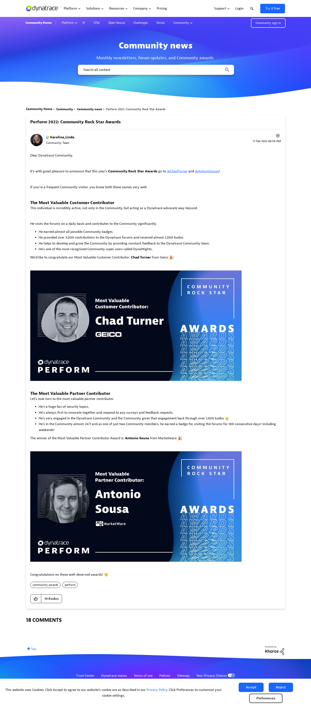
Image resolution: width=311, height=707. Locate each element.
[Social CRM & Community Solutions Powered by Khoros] (274, 650)
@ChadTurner (177, 171)
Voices (160, 23)
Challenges (140, 23)
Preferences (265, 698)
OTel (97, 23)
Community (181, 23)
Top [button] (33, 649)
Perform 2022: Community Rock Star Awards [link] (135, 109)
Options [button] (277, 136)
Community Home (38, 23)
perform (70, 585)
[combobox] (155, 70)
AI (83, 23)
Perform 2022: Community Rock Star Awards (75, 122)
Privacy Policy (157, 690)
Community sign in (268, 23)
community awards (45, 585)
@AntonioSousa (207, 171)
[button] (251, 687)
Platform (68, 23)
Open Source (116, 23)
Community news (89, 109)
